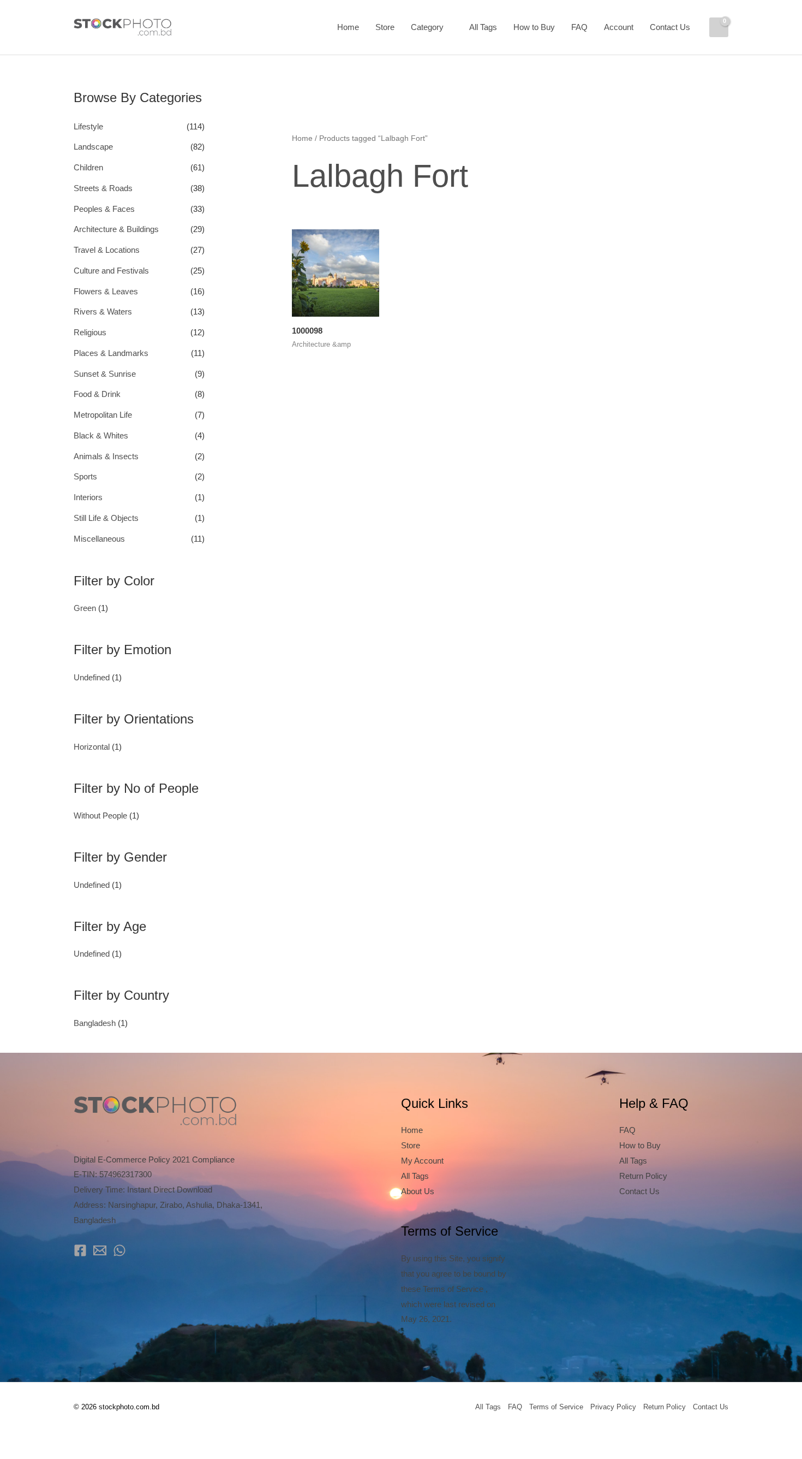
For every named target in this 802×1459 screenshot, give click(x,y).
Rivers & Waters (103, 311)
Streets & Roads (103, 188)
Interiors (88, 497)
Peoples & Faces (104, 208)
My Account (422, 1160)
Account (618, 27)
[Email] (99, 1250)
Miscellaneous (99, 538)
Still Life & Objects (106, 518)
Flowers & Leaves (106, 291)
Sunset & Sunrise (105, 373)
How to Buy (534, 27)
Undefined (92, 677)
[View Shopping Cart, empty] (718, 27)
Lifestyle (88, 126)
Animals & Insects (106, 456)
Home (348, 27)
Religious (90, 332)
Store (384, 27)
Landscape (93, 146)
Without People (100, 815)
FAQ (579, 27)
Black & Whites (101, 435)
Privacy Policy (613, 1407)
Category (427, 27)
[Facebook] (80, 1250)
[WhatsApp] (119, 1250)
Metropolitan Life (103, 414)
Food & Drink (97, 394)
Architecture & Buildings (116, 229)
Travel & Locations (107, 249)
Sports (85, 476)
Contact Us (670, 27)
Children (88, 167)
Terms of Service (556, 1407)
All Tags (483, 27)
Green (85, 608)
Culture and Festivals (111, 270)
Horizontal (92, 746)
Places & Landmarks (111, 353)
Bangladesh (95, 1023)
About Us (417, 1191)
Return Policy (643, 1176)
